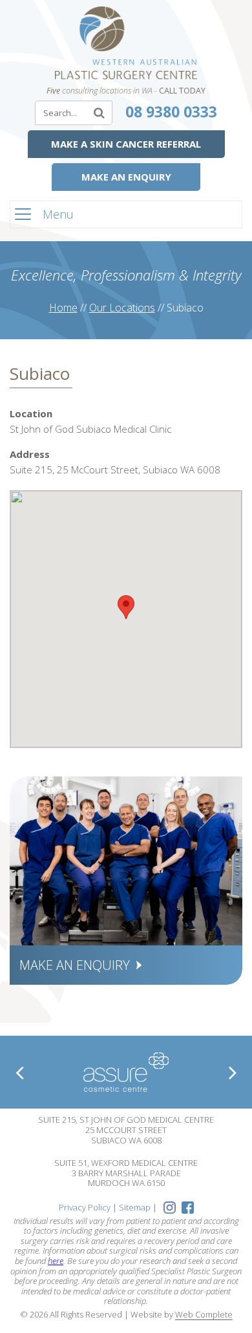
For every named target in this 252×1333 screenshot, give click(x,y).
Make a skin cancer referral (126, 143)
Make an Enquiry (126, 176)
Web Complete (204, 1315)
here (55, 1261)
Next (232, 1072)
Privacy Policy (84, 1207)
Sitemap (135, 1207)
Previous (19, 1072)
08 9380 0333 (171, 111)
